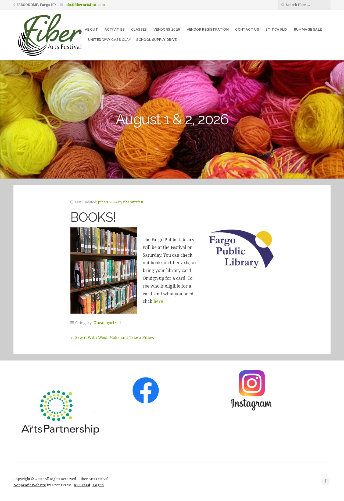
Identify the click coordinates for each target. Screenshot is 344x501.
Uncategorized (107, 322)
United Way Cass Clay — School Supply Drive (132, 40)
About (91, 29)
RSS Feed (82, 484)
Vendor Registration (208, 29)
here (157, 301)
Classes (139, 29)
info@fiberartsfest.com (84, 4)
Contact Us (247, 29)
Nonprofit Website (29, 484)
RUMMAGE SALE (308, 29)
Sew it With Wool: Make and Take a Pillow (114, 337)
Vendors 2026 (166, 29)
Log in (98, 484)
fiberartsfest (133, 201)
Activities (115, 29)
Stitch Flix (276, 29)
